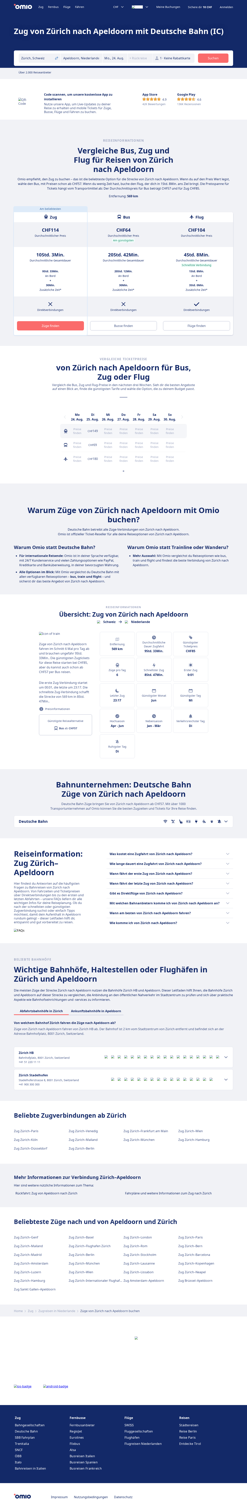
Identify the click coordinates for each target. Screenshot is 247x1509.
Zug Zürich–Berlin (81, 1148)
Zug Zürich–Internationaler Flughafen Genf (100, 1280)
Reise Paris (187, 1437)
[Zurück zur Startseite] (26, 7)
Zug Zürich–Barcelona (194, 1255)
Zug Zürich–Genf (26, 1237)
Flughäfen (132, 1437)
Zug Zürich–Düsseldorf (30, 1148)
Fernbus (53, 7)
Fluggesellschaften (138, 1431)
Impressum (59, 1497)
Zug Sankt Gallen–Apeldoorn (35, 1289)
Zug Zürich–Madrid (28, 1255)
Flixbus (75, 1444)
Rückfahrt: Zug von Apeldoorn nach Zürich (46, 1193)
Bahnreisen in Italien (30, 1468)
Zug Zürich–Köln (26, 1140)
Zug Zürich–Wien (190, 1131)
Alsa (73, 1450)
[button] (115, 58)
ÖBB (18, 1456)
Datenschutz (123, 1497)
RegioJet (76, 1431)
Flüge (66, 7)
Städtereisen (189, 1425)
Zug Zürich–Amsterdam (31, 1263)
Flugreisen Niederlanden (143, 1444)
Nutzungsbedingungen (91, 1497)
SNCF (19, 1450)
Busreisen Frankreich (86, 1468)
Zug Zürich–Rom (135, 1246)
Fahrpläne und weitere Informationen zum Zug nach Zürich (168, 1193)
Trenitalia (22, 1444)
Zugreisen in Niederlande (56, 1311)
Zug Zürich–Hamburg (194, 1140)
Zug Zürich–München (139, 1140)
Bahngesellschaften (30, 1425)
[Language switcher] (140, 7)
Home (18, 1311)
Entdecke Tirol (190, 1444)
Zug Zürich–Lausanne (139, 1263)
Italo (18, 1462)
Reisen (184, 1418)
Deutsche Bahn (26, 1431)
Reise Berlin (188, 1431)
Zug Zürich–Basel (81, 1237)
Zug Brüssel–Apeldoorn (195, 1280)
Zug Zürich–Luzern (27, 1272)
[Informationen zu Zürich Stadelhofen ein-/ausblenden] (226, 1079)
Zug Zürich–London (138, 1237)
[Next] (182, 417)
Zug (40, 7)
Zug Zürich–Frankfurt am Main (146, 1131)
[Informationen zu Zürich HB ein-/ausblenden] (226, 1057)
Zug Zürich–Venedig (83, 1131)
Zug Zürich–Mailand (83, 1140)
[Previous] (65, 417)
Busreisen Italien (82, 1456)
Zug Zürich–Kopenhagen (196, 1263)
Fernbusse (77, 1418)
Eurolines (77, 1437)
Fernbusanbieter (82, 1425)
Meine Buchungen (168, 7)
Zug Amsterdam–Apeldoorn (144, 1280)
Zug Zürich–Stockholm (140, 1255)
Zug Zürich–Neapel (192, 1272)
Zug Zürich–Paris (26, 1131)
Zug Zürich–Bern (190, 1246)
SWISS (129, 1425)
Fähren (79, 7)
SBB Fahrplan (25, 1437)
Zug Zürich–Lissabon (139, 1272)
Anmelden (226, 7)
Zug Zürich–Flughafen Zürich (90, 1246)
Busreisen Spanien (84, 1462)
